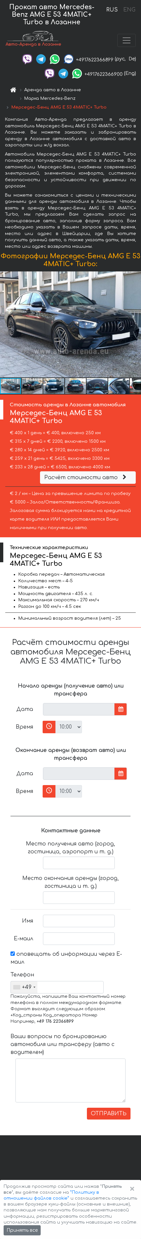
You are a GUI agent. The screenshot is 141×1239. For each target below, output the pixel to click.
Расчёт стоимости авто (81, 478)
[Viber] (27, 58)
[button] (32, 386)
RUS (112, 10)
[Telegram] (41, 58)
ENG (129, 10)
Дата (24, 709)
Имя (27, 921)
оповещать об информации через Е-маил (66, 958)
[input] (79, 709)
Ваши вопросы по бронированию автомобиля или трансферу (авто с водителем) (62, 1044)
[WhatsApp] (55, 58)
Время (24, 727)
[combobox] (24, 987)
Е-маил (23, 939)
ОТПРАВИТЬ (109, 1114)
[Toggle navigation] (126, 40)
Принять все (22, 1230)
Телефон (22, 975)
